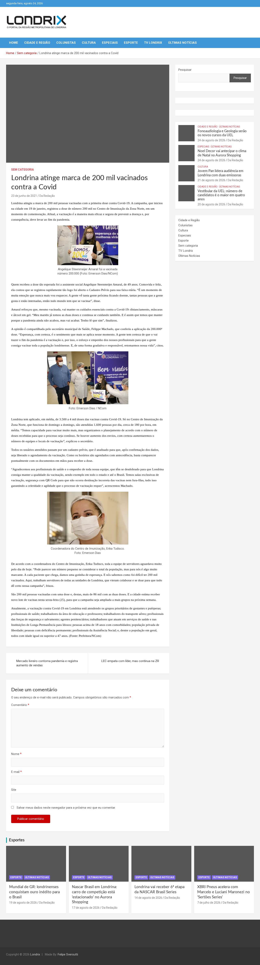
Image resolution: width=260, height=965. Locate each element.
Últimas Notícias (182, 43)
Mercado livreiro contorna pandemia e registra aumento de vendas (47, 663)
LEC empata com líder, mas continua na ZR (130, 661)
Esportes (17, 840)
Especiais (110, 43)
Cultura (89, 43)
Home (13, 43)
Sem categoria (22, 169)
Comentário (20, 705)
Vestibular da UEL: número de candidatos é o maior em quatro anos (221, 195)
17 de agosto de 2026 (86, 907)
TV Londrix (153, 43)
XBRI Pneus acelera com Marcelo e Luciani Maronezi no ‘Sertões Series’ (223, 892)
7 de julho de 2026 (208, 902)
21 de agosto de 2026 (211, 180)
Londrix (35, 954)
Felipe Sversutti (68, 954)
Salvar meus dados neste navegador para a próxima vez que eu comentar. (66, 807)
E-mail (16, 772)
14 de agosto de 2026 (148, 897)
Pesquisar (185, 70)
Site (13, 790)
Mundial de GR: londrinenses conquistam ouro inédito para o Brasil (34, 892)
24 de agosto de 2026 (211, 140)
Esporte (131, 43)
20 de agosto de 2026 (211, 204)
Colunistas (66, 43)
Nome (16, 754)
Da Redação (47, 195)
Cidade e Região (37, 43)
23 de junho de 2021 (24, 195)
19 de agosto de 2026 (23, 902)
